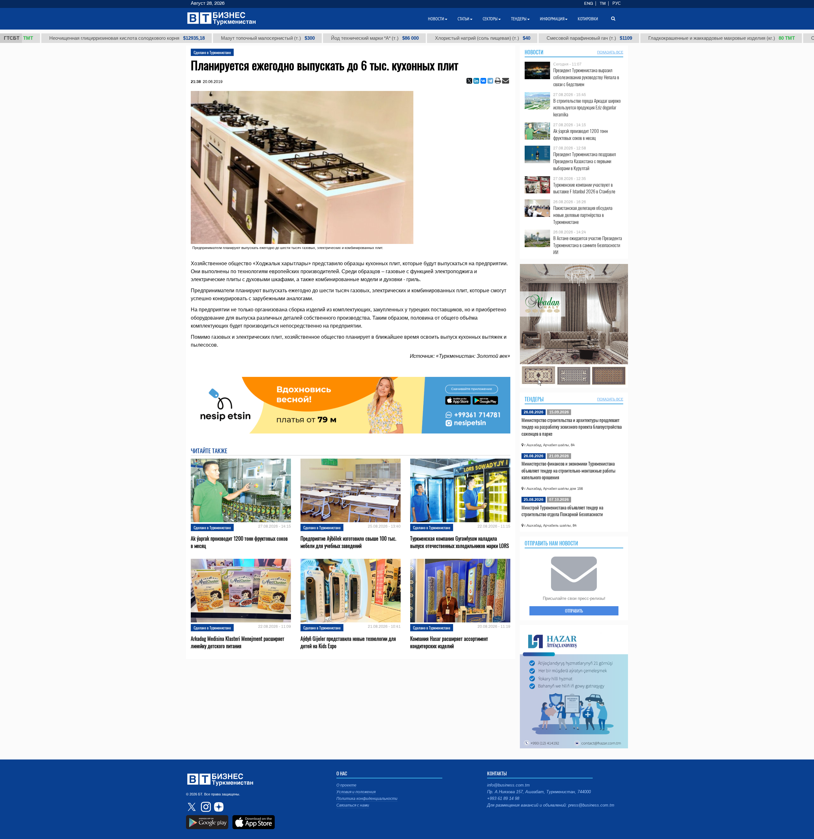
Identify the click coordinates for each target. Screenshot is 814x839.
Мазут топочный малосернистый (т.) (225, 38)
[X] (469, 81)
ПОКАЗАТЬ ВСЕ (610, 52)
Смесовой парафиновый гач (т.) (546, 38)
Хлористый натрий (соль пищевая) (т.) (439, 38)
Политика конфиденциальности (366, 798)
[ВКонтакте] (483, 81)
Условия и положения (356, 792)
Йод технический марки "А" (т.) (332, 38)
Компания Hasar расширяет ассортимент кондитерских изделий (449, 642)
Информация (552, 19)
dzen (217, 807)
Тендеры (534, 399)
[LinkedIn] (476, 81)
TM (603, 3)
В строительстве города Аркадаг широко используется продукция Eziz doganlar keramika (587, 107)
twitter (192, 807)
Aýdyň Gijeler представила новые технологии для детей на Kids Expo (348, 642)
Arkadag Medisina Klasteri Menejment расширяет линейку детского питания (237, 642)
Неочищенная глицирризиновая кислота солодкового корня (84, 38)
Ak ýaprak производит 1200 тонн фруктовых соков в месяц (239, 542)
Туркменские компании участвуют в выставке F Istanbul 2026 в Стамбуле (584, 188)
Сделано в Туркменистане (212, 52)
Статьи (463, 19)
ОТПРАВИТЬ (574, 610)
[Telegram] (490, 81)
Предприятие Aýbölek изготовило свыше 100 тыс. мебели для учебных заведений (348, 542)
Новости (534, 52)
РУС (616, 3)
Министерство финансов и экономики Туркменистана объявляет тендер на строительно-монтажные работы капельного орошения (568, 470)
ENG (588, 3)
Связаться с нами (352, 805)
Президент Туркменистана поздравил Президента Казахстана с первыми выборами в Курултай (584, 161)
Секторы (490, 19)
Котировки (588, 19)
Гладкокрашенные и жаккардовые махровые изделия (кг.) (678, 38)
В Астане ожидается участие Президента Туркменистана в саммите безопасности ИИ (587, 245)
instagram (205, 807)
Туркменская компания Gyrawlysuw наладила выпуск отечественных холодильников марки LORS (459, 542)
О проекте (346, 785)
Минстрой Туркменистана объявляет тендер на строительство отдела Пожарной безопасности (562, 511)
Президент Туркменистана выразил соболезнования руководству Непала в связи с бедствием (586, 77)
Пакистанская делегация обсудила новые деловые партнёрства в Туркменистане (582, 215)
